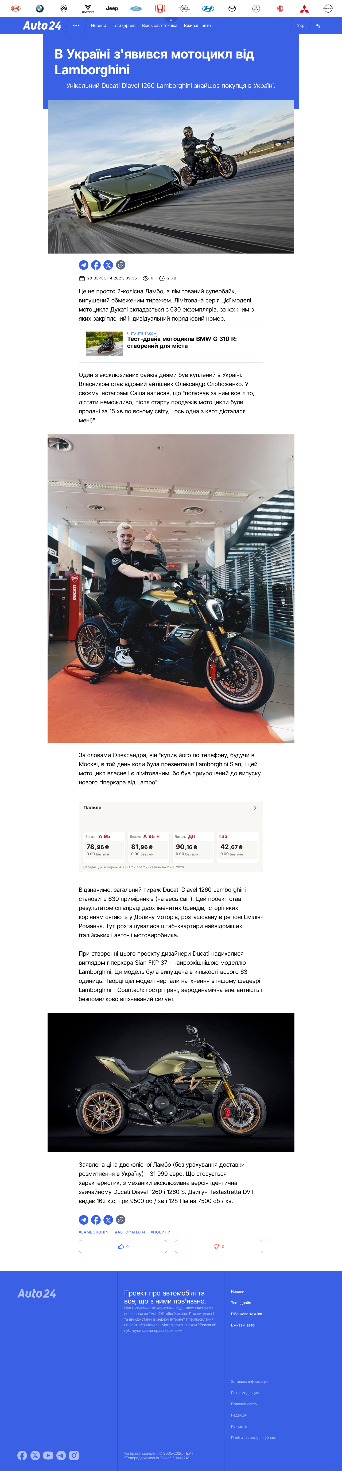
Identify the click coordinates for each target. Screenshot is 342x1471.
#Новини (161, 1232)
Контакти (239, 1426)
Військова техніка (159, 25)
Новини (98, 25)
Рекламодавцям (245, 1393)
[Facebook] (22, 1455)
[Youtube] (48, 1455)
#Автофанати (130, 1232)
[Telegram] (61, 1455)
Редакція (239, 1415)
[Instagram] (74, 1455)
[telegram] (83, 265)
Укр (301, 25)
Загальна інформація (249, 1381)
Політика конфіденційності (254, 1437)
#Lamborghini (94, 1232)
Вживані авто (197, 25)
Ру (318, 25)
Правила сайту (244, 1404)
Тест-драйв (124, 25)
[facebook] (96, 265)
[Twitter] (35, 1455)
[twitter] (108, 265)
